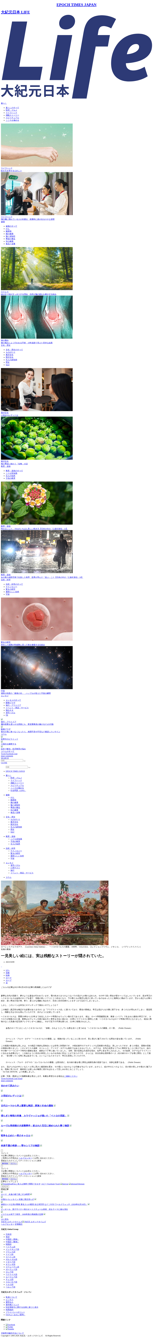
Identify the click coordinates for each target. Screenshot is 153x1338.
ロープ (8, 980)
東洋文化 (9, 355)
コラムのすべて (7, 751)
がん (8, 229)
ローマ (8, 978)
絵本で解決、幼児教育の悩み (13, 749)
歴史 (8, 362)
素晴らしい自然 (12, 592)
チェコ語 (9, 1279)
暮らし (8, 775)
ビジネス (9, 1300)
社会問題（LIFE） (18, 790)
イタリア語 (10, 1262)
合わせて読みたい (10, 1085)
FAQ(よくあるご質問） (15, 1315)
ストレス (5, 292)
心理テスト (15, 868)
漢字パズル (10, 713)
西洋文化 (9, 357)
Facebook (51, 1184)
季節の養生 (10, 239)
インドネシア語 (12, 1249)
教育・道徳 (6, 526)
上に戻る (5, 1219)
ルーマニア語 (11, 1277)
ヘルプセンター (25, 1158)
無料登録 (5, 1163)
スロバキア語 (11, 1282)
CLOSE (4, 763)
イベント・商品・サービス (17, 708)
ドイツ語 (9, 1254)
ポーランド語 (11, 1269)
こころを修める (12, 120)
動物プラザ (10, 703)
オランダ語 (10, 1264)
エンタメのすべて (13, 700)
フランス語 (10, 1252)
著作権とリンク (12, 1305)
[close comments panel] (2, 1150)
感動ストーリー (12, 115)
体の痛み (5, 340)
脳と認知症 (10, 236)
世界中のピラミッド (9, 739)
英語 (8, 1237)
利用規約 (9, 1310)
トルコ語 (9, 1284)
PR (7, 715)
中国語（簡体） (12, 1239)
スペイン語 (10, 1257)
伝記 (8, 365)
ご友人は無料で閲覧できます (28, 1184)
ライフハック (11, 113)
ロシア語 (9, 1272)
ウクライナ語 (11, 1274)
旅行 (12, 870)
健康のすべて (11, 226)
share (3, 756)
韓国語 (8, 1244)
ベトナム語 (10, 1247)
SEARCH (5, 758)
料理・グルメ (11, 110)
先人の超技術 (11, 360)
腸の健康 (9, 234)
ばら (8, 970)
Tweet (57, 1184)
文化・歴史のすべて (14, 350)
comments (9, 756)
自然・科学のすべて (14, 584)
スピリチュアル (12, 118)
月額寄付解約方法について (12, 1333)
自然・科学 (10, 848)
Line (66, 1184)
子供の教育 (10, 478)
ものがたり (10, 352)
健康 (8, 795)
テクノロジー (11, 587)
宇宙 (8, 594)
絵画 (8, 975)
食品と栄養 (10, 244)
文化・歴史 (10, 817)
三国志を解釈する (8, 744)
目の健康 (9, 241)
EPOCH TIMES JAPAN (15, 771)
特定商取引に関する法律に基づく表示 (22, 1307)
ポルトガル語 (11, 1259)
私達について (11, 1297)
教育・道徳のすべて (14, 471)
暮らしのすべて (12, 108)
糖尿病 (8, 231)
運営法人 (9, 1302)
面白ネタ (9, 710)
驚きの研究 (10, 589)
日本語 (8, 1234)
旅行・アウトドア (13, 705)
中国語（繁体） (12, 1242)
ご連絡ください (70, 1076)
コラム (8, 877)
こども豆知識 (16, 839)
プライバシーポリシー (15, 1312)
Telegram (80, 1184)
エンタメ (9, 863)
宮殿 (8, 973)
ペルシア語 (10, 1287)
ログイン (14, 1163)
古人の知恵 (10, 476)
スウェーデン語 (12, 1267)
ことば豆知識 (11, 473)
